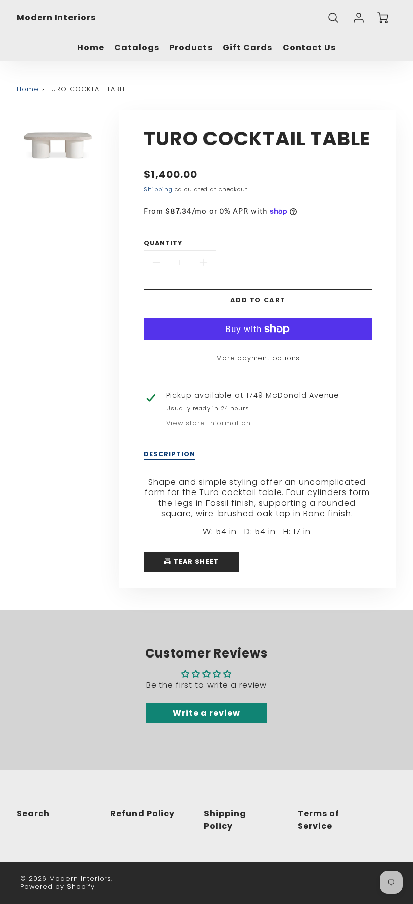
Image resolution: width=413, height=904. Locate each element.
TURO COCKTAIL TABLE (86, 89)
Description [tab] (169, 454)
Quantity (163, 243)
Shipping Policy (225, 820)
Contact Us (309, 48)
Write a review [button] (206, 713)
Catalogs (137, 48)
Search (33, 813)
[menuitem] (90, 48)
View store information (208, 423)
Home (90, 48)
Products (191, 48)
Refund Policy (142, 813)
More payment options (258, 358)
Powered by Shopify (57, 886)
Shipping (158, 189)
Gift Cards (247, 48)
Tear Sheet (195, 561)
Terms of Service (318, 820)
